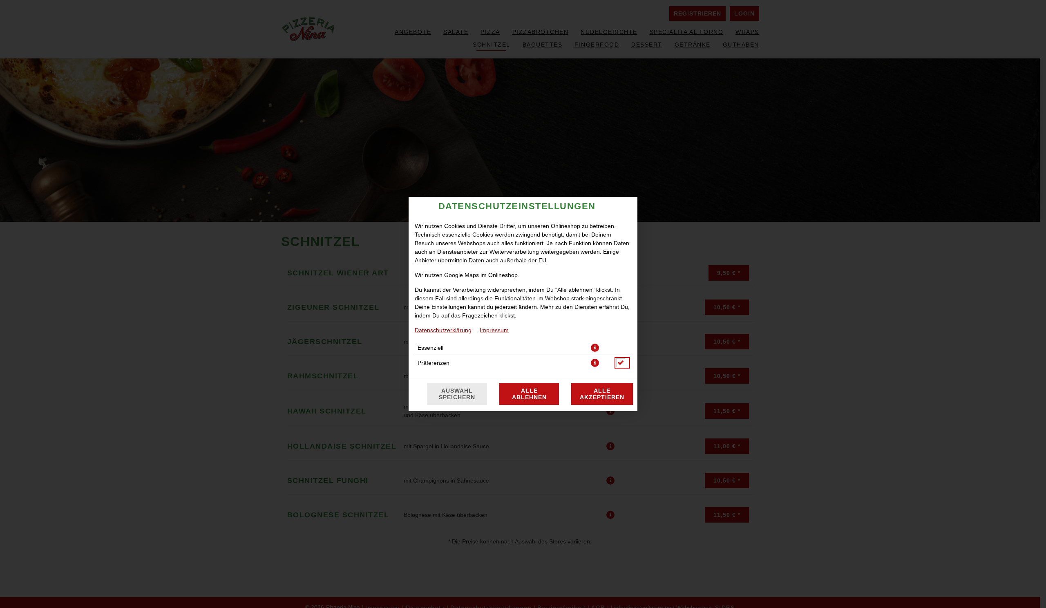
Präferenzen (433, 363)
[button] (595, 348)
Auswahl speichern (457, 393)
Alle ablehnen (529, 393)
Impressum (494, 330)
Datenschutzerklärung (443, 330)
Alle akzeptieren (602, 393)
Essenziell (430, 347)
